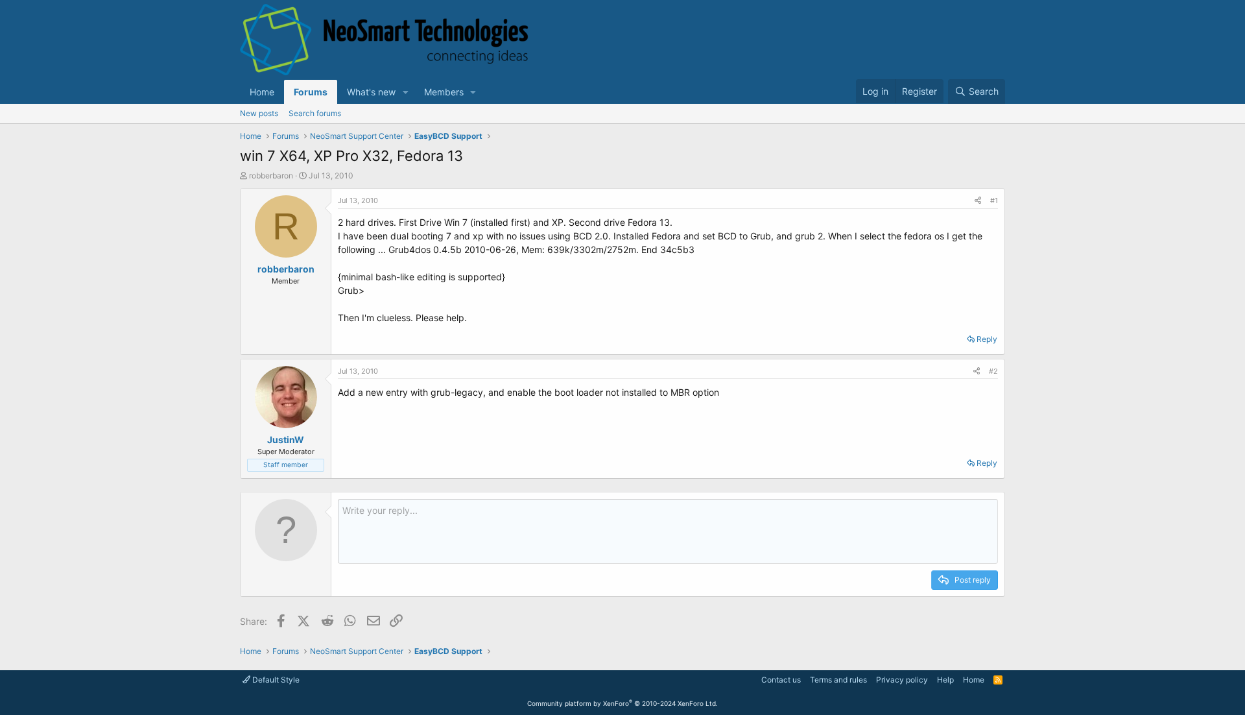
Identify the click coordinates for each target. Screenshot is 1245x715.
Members (444, 91)
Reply (987, 339)
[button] (405, 92)
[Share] (978, 200)
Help (945, 680)
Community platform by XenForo (622, 703)
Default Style (275, 680)
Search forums (315, 113)
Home (262, 91)
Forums (310, 91)
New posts (259, 113)
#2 (993, 371)
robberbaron (271, 175)
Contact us (781, 680)
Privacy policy (902, 680)
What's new (371, 91)
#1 (994, 200)
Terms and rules (838, 680)
